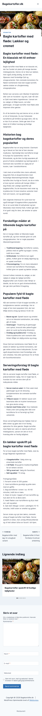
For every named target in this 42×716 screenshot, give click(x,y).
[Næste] (36, 577)
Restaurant (21, 711)
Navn (6, 654)
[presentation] (21, 571)
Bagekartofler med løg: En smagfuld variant (9, 536)
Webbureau (33, 700)
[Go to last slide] (5, 577)
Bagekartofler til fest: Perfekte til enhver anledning (31, 536)
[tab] (17, 598)
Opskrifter (7, 32)
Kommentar (8, 621)
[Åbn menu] (38, 3)
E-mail (7, 663)
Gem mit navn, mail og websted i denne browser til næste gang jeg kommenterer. (19, 680)
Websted (7, 673)
